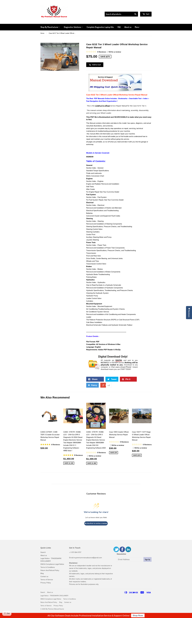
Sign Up (147, 559)
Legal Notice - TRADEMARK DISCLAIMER (54, 595)
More (137, 27)
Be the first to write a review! (96, 523)
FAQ (119, 27)
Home (42, 33)
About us (127, 27)
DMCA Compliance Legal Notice (52, 564)
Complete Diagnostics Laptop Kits (100, 27)
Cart (147, 14)
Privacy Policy (45, 582)
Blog (42, 573)
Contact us (44, 576)
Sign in (133, 9)
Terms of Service (46, 579)
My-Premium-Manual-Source (55, 609)
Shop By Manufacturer (49, 27)
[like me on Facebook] (122, 551)
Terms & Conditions (47, 567)
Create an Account (145, 9)
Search (43, 552)
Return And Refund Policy (49, 570)
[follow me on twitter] (116, 551)
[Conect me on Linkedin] (128, 551)
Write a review (114, 52)
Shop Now (138, 615)
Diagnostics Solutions (73, 27)
